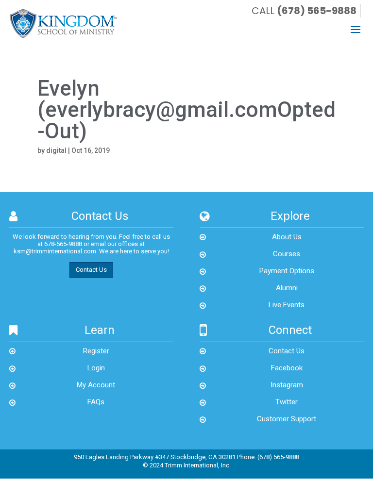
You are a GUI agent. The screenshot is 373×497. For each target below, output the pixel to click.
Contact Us (91, 269)
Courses (286, 253)
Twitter (286, 402)
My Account (96, 385)
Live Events (287, 304)
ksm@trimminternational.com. (56, 251)
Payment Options (286, 270)
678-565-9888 (63, 244)
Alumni (287, 287)
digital (56, 150)
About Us (287, 236)
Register (96, 351)
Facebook (287, 368)
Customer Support (286, 418)
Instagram (287, 385)
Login (96, 368)
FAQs (95, 402)
